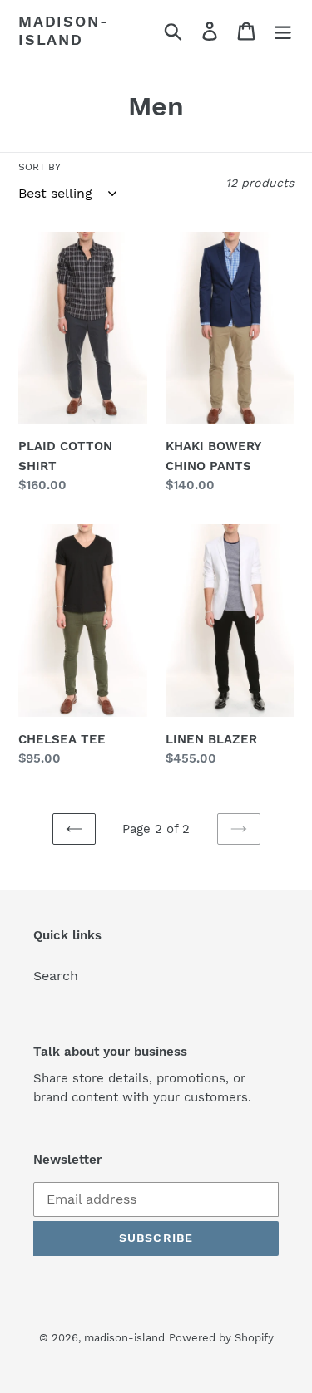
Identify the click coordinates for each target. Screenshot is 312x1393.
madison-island (63, 30)
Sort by (39, 167)
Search (55, 975)
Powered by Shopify (221, 1338)
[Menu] (283, 30)
